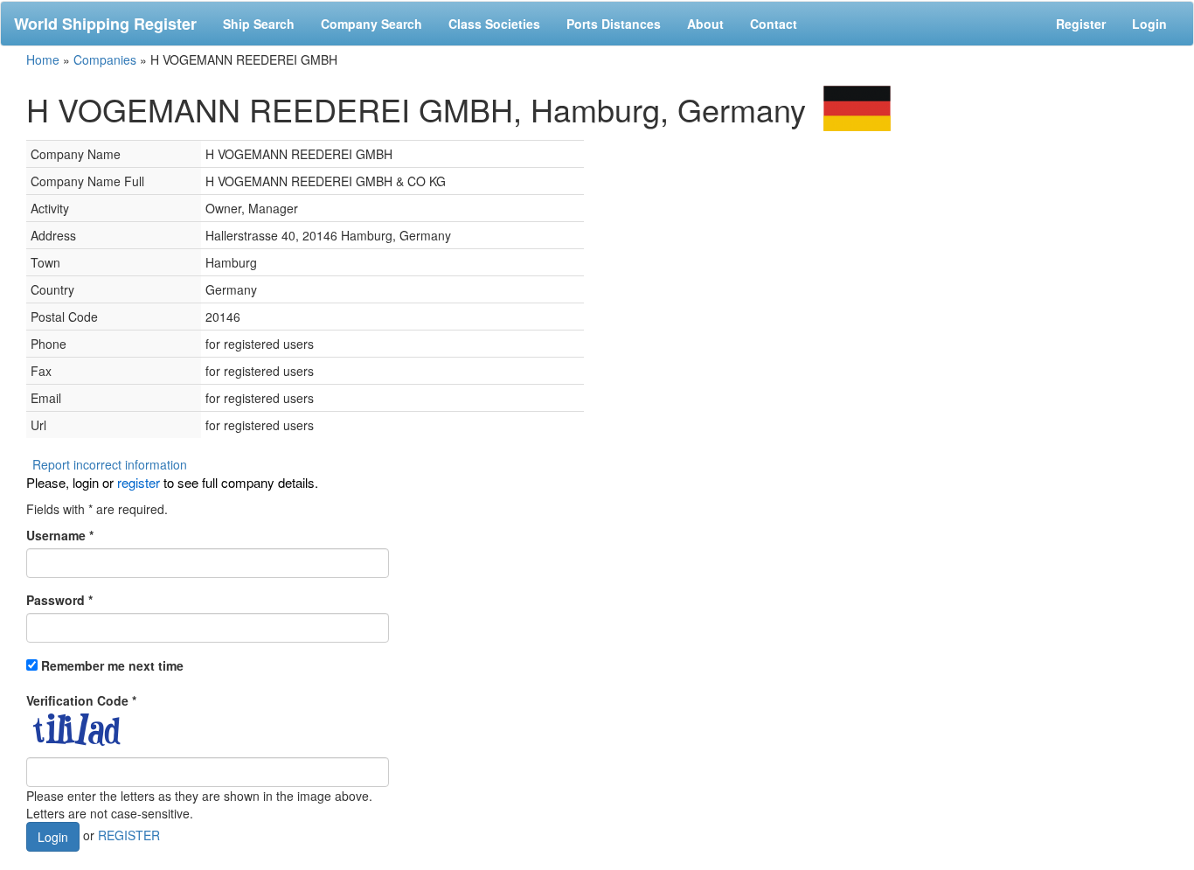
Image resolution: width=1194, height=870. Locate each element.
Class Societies (494, 23)
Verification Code (81, 700)
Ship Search (259, 23)
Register (1081, 23)
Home (42, 59)
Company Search (371, 23)
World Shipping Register (105, 23)
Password (59, 600)
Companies (104, 59)
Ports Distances (613, 23)
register (138, 482)
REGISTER (129, 835)
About (705, 23)
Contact (773, 23)
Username (60, 535)
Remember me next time (112, 665)
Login (1149, 23)
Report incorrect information (109, 464)
